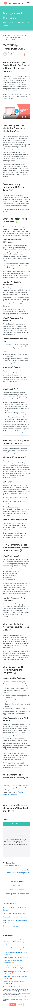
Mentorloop (6, 35)
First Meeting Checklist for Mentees (14, 917)
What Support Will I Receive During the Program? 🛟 (15, 977)
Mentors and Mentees (20, 35)
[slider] (7, 117)
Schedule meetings (11, 573)
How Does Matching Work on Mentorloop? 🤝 (13, 962)
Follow (27, 54)
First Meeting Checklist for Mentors (14, 913)
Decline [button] (20, 1004)
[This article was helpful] (13, 885)
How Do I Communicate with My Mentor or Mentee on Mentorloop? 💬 (16, 967)
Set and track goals (11, 580)
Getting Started (10, 39)
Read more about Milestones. (17, 278)
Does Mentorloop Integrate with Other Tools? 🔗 (16, 953)
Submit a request (23, 894)
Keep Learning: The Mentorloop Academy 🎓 (14, 982)
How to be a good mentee (11, 926)
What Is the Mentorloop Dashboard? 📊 (16, 957)
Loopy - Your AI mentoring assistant (18, 873)
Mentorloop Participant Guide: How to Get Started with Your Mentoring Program (15, 942)
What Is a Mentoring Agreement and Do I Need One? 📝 (16, 972)
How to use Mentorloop (12, 37)
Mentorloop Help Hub (12, 345)
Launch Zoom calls (11, 575)
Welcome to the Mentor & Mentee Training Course (16, 909)
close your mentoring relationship (19, 591)
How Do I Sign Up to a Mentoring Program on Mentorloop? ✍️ (14, 948)
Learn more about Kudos (18, 433)
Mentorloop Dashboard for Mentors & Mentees (15, 921)
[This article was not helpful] (19, 885)
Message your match (12, 571)
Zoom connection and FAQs (12, 866)
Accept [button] (12, 1004)
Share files (8, 578)
